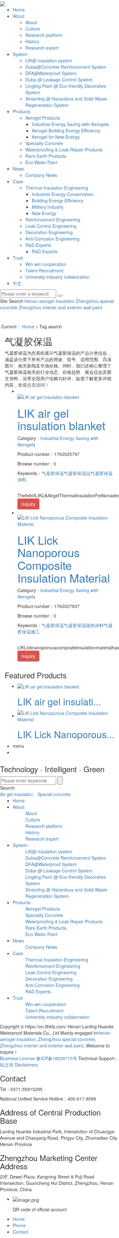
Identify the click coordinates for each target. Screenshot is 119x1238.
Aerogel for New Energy (56, 137)
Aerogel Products (42, 118)
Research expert (42, 48)
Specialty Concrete (44, 143)
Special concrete (54, 794)
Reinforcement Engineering (52, 219)
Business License (17, 1058)
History (32, 41)
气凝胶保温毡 (77, 473)
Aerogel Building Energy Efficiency (66, 130)
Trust (18, 258)
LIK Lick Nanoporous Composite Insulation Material (63, 559)
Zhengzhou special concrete (66, 1039)
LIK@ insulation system (48, 60)
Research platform (44, 35)
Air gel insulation (16, 794)
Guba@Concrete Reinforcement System (65, 67)
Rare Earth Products (45, 156)
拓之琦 (6, 1064)
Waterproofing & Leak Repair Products (63, 149)
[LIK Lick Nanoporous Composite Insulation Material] (65, 520)
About (18, 16)
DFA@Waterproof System (51, 73)
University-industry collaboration (57, 277)
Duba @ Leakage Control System (59, 79)
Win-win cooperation (45, 264)
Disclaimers (26, 1064)
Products (21, 111)
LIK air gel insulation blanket (61, 419)
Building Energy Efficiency (57, 200)
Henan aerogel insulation (49, 301)
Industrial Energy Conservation (63, 194)
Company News (41, 175)
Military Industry (47, 207)
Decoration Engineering (49, 232)
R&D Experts (38, 245)
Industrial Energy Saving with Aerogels (70, 124)
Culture (32, 28)
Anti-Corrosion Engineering (52, 238)
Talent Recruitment (44, 270)
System (20, 54)
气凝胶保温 (53, 473)
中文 (17, 283)
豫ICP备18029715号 (56, 1058)
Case (18, 181)
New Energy (44, 213)
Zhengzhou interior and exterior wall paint (59, 307)
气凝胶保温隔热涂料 (84, 625)
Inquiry (28, 504)
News (18, 168)
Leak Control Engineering (50, 226)
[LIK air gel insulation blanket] (48, 396)
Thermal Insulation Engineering (56, 188)
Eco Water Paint (41, 162)
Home (19, 9)
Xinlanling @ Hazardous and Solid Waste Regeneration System (66, 101)
